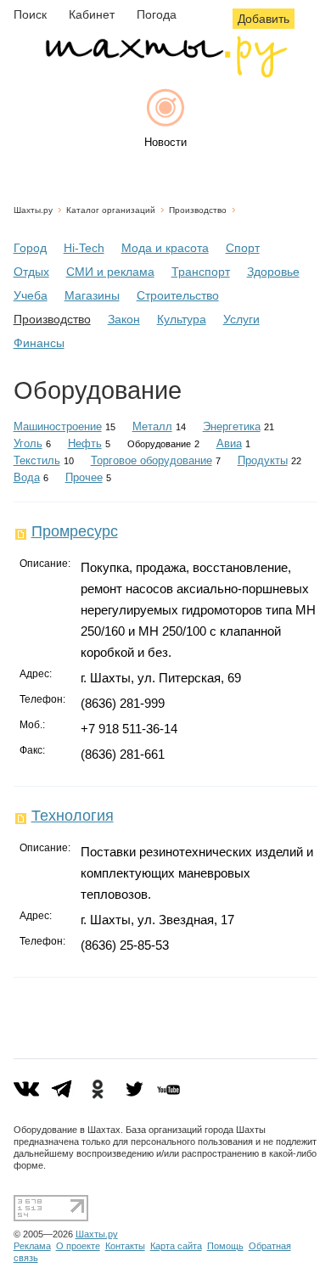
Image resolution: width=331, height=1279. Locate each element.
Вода (27, 477)
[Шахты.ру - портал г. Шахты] (165, 73)
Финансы (39, 343)
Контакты (125, 1246)
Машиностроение (58, 426)
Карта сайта (176, 1246)
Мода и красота (165, 248)
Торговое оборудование (151, 460)
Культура (181, 319)
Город (30, 248)
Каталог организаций (110, 210)
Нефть (85, 443)
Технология (72, 815)
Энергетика (232, 426)
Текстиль (37, 460)
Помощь (225, 1246)
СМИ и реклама (110, 271)
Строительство (178, 295)
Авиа (229, 443)
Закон (124, 319)
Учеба (31, 295)
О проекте (78, 1246)
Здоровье (273, 271)
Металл (152, 426)
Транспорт (200, 271)
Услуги (241, 319)
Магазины (92, 295)
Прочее (84, 477)
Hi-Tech (84, 248)
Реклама (32, 1246)
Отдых (31, 271)
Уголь (28, 443)
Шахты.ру (33, 210)
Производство (198, 210)
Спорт (243, 248)
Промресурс (74, 531)
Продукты (263, 460)
